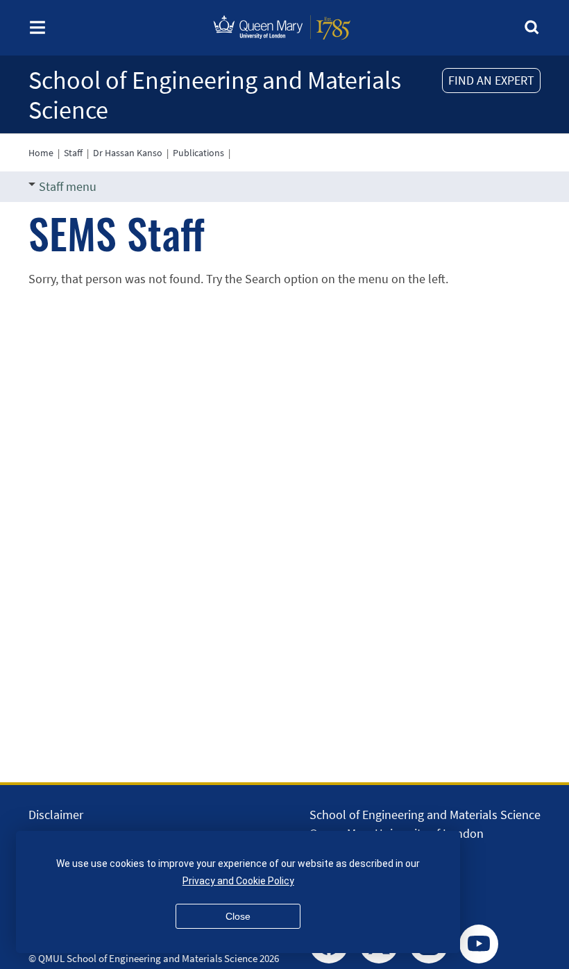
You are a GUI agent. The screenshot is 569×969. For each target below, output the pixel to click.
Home (40, 152)
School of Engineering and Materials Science (214, 95)
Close (238, 916)
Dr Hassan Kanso (127, 152)
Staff (73, 152)
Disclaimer (55, 815)
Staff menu (67, 186)
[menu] (37, 32)
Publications (198, 152)
